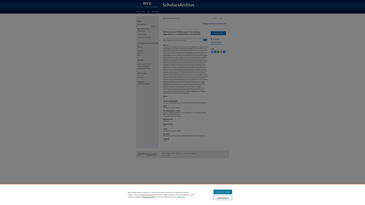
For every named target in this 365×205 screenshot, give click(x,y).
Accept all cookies (223, 192)
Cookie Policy (181, 197)
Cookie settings (148, 197)
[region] (182, 194)
